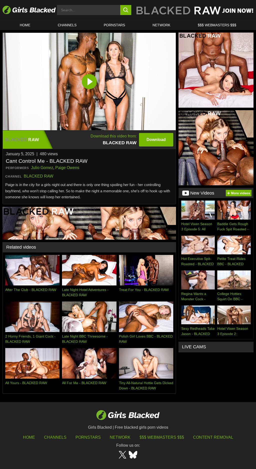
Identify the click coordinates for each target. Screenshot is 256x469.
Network (161, 25)
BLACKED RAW (38, 176)
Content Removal (213, 437)
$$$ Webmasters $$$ (217, 25)
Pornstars (88, 437)
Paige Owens (67, 168)
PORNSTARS (114, 25)
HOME (25, 25)
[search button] (126, 10)
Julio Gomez (42, 168)
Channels (67, 25)
